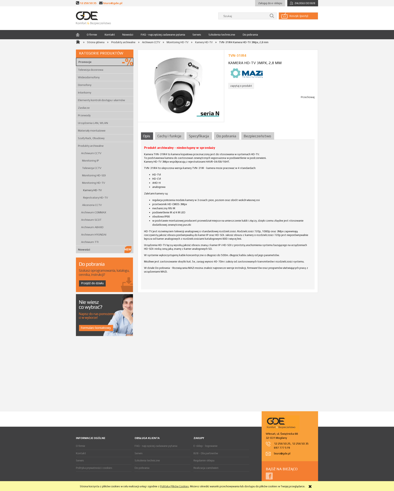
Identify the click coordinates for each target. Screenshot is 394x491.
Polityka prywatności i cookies (94, 467)
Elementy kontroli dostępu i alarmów (101, 100)
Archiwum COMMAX (93, 212)
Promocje (85, 62)
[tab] (147, 136)
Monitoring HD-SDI (94, 175)
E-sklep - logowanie (206, 445)
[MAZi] (246, 72)
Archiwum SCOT (91, 219)
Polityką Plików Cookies (174, 486)
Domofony (84, 85)
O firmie (80, 445)
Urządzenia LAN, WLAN (93, 123)
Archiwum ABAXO (92, 227)
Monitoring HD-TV (93, 182)
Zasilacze (84, 107)
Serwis (80, 460)
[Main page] (93, 18)
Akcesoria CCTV (92, 205)
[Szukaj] (272, 16)
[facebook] (269, 475)
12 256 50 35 (88, 3)
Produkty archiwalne (91, 145)
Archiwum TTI (89, 242)
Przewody (84, 115)
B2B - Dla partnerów (206, 453)
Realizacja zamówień (206, 467)
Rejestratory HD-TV (95, 197)
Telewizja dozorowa (90, 69)
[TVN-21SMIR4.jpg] (181, 85)
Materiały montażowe (91, 130)
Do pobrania (142, 467)
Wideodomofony (89, 77)
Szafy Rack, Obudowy (91, 138)
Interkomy (84, 92)
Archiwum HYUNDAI (93, 234)
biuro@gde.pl (112, 3)
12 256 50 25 (282, 443)
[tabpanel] (228, 216)
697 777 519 (282, 447)
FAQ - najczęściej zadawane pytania (156, 445)
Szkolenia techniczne (147, 460)
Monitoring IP (90, 160)
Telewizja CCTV (91, 168)
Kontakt (81, 453)
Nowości (84, 249)
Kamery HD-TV (92, 190)
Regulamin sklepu (204, 460)
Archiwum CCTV (91, 153)
